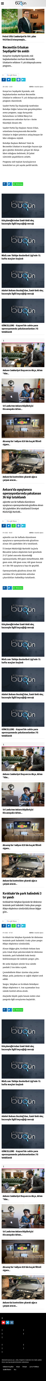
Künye (18, 1367)
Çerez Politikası (34, 1367)
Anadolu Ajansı (38, 87)
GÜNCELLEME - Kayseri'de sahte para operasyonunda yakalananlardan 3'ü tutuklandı (20, 328)
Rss (15, 1370)
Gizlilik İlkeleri (7, 1370)
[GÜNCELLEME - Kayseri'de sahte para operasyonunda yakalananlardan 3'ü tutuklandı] (23, 311)
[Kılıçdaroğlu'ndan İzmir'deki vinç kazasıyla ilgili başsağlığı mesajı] (23, 206)
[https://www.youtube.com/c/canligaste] (3, 1322)
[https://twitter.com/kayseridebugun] (7, 1322)
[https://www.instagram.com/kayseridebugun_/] (12, 1322)
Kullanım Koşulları (8, 1367)
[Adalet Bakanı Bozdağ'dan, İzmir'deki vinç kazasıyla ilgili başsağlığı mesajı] (23, 276)
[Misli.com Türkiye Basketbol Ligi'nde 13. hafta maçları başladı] (23, 241)
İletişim (24, 1367)
